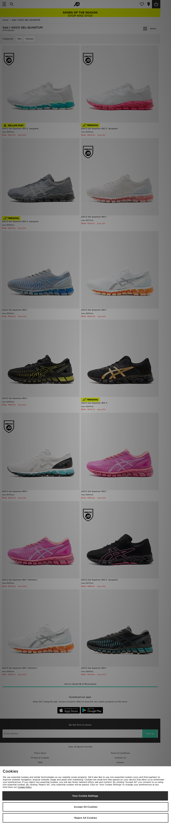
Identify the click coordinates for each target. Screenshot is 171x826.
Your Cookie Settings (85, 796)
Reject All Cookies (85, 818)
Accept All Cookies (85, 807)
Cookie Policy (25, 787)
